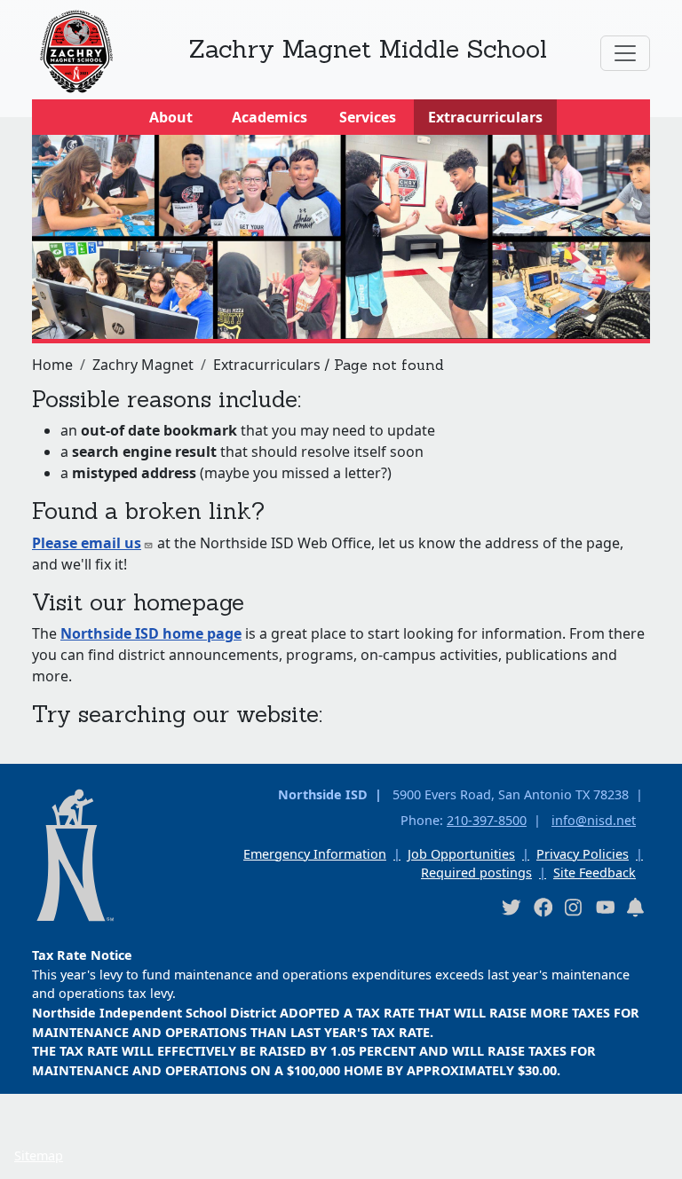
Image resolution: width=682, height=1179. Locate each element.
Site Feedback (594, 872)
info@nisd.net (593, 820)
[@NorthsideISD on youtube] (605, 906)
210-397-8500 (487, 820)
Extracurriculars (485, 117)
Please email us (86, 543)
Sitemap (38, 1155)
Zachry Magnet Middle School (368, 49)
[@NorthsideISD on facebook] (542, 907)
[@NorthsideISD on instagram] (574, 907)
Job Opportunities (461, 853)
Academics (269, 117)
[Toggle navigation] (625, 53)
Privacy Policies (582, 853)
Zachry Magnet (143, 364)
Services (367, 117)
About (171, 117)
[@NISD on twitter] (510, 907)
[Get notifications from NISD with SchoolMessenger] (636, 907)
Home (52, 364)
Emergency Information (314, 853)
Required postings (476, 872)
